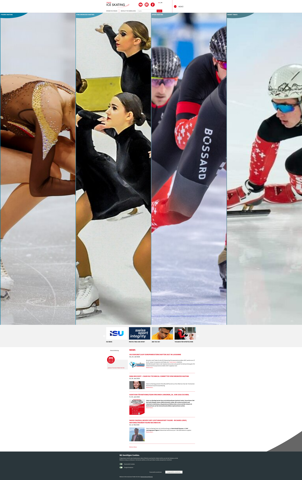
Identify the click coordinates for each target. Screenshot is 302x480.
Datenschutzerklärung (146, 476)
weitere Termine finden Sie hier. (116, 368)
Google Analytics (128, 467)
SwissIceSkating (114, 350)
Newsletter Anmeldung (128, 11)
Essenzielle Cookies (129, 464)
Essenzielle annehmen (156, 472)
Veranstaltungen (111, 11)
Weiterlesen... (149, 367)
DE (159, 2)
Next (198, 336)
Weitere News (133, 447)
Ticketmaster (172, 362)
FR (161, 2)
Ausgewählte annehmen (173, 472)
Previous (104, 336)
